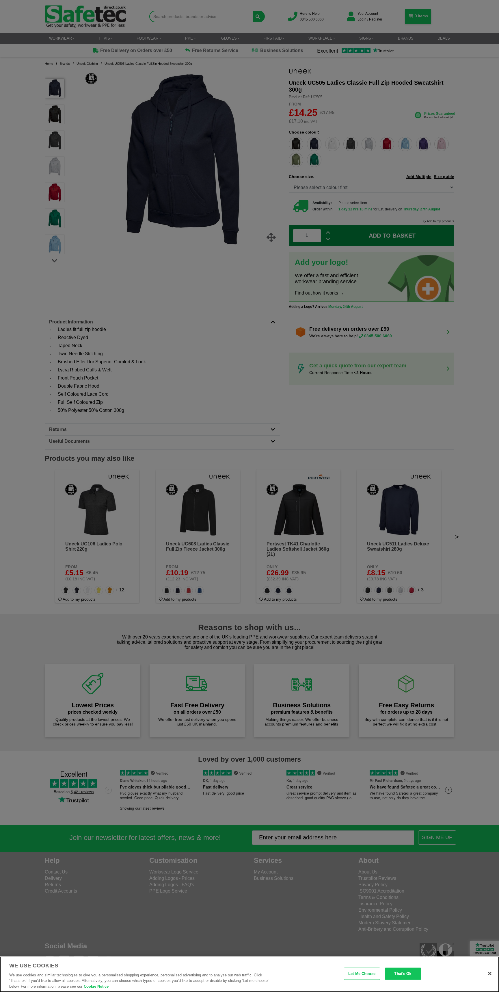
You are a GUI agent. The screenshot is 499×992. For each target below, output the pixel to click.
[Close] (489, 973)
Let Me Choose (361, 973)
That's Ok (402, 973)
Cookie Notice (96, 986)
